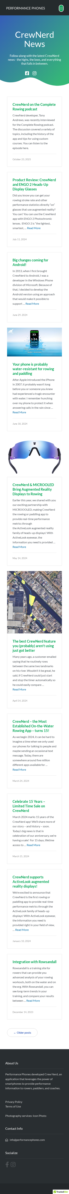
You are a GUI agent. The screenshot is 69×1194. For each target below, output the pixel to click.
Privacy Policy (13, 1101)
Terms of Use (13, 1106)
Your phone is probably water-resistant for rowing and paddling (33, 369)
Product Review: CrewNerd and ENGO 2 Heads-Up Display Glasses (34, 184)
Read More (34, 228)
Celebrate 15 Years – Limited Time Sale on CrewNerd (29, 806)
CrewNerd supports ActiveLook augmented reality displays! (31, 881)
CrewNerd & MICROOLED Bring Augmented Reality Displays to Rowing (33, 489)
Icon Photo (39, 1115)
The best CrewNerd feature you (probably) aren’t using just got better (34, 645)
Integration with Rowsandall (34, 962)
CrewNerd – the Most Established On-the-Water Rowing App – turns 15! (33, 726)
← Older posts (22, 1032)
